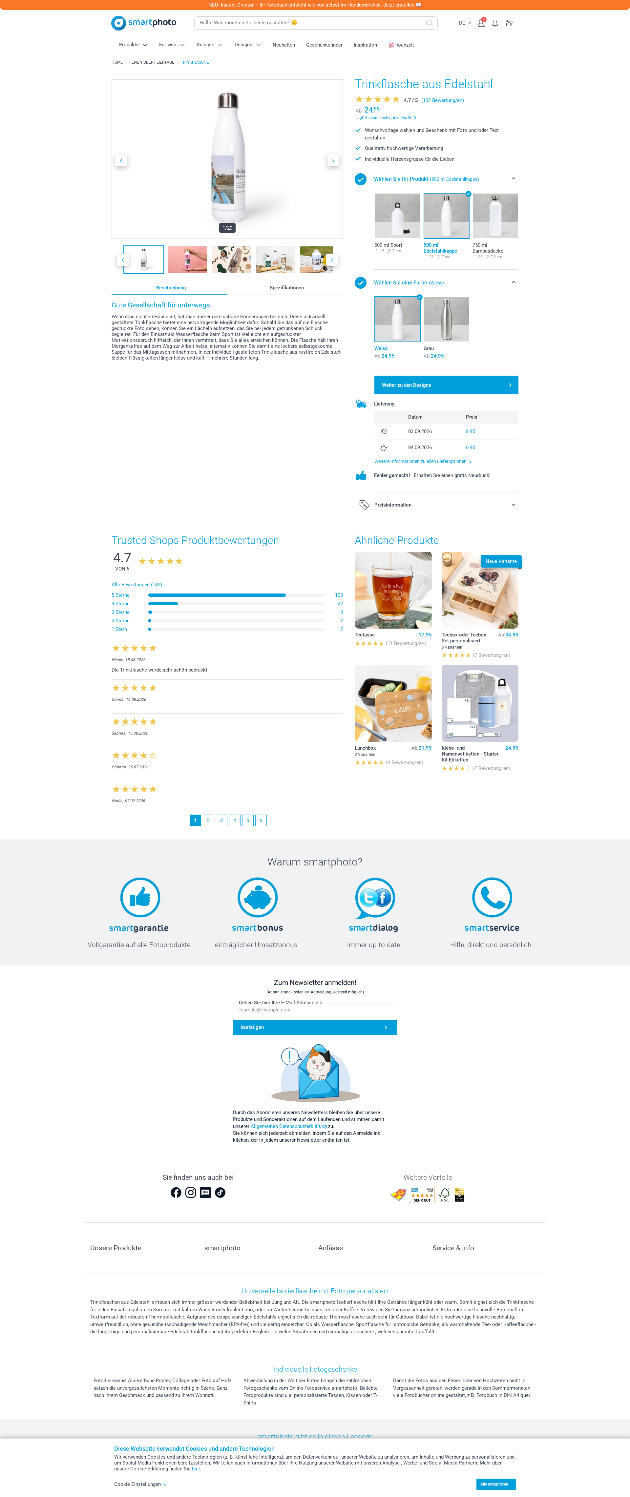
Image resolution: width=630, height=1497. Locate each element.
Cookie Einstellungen (137, 1484)
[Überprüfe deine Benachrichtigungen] (495, 22)
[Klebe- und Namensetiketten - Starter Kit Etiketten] (480, 703)
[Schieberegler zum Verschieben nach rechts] (333, 160)
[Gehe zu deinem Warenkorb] (509, 22)
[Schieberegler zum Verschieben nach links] (121, 160)
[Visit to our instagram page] (191, 1192)
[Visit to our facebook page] (176, 1192)
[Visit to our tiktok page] (220, 1192)
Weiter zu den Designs (406, 385)
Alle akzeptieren (494, 1484)
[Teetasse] (393, 590)
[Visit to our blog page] (205, 1192)
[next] (261, 820)
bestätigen (252, 1027)
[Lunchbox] (393, 703)
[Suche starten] (429, 23)
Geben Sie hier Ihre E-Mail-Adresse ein (280, 1003)
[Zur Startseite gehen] (143, 23)
